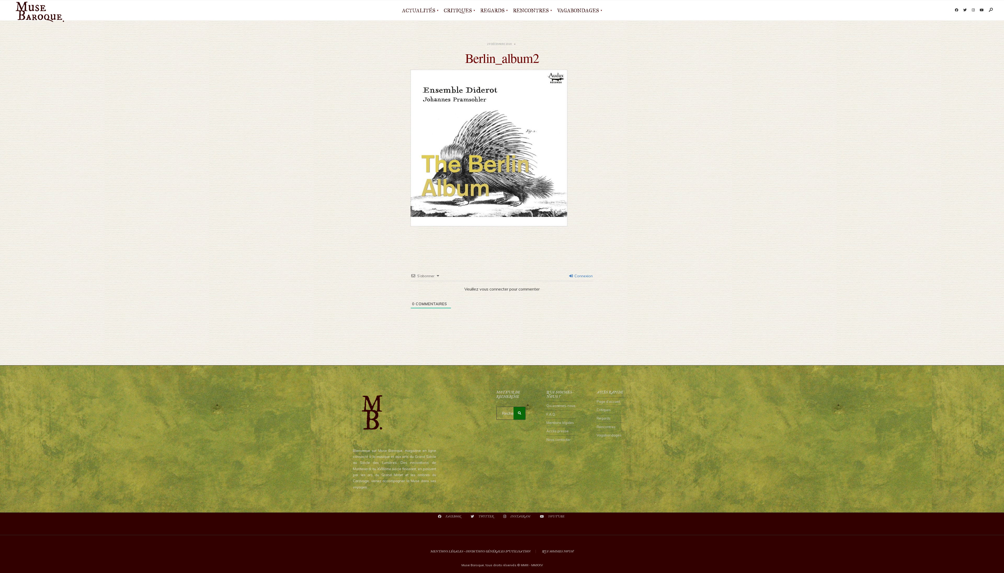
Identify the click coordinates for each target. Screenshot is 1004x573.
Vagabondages (578, 11)
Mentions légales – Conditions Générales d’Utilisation (480, 551)
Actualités (418, 11)
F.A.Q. (551, 414)
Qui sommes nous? (558, 551)
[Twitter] (964, 10)
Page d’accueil (608, 401)
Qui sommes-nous (560, 406)
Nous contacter (558, 440)
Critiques (458, 11)
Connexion (583, 276)
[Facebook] (956, 10)
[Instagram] (973, 10)
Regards (492, 11)
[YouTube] (981, 10)
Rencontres (531, 11)
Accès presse (557, 431)
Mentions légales (560, 423)
